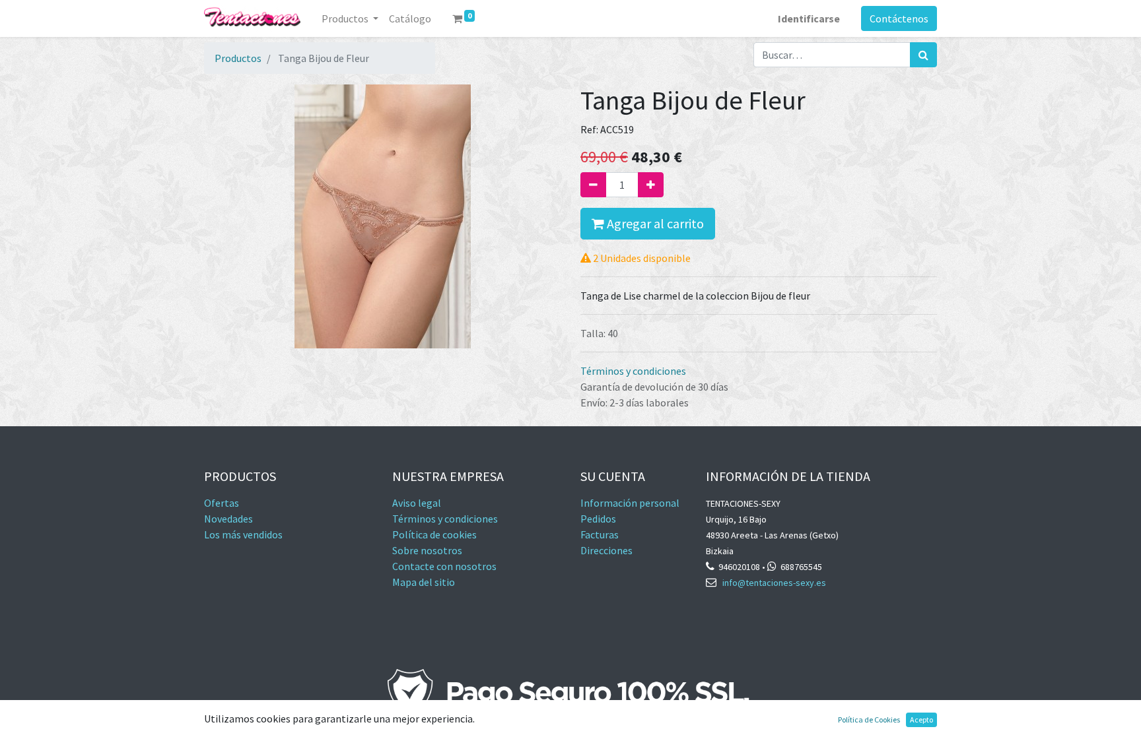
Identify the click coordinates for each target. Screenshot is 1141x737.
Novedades (228, 518)
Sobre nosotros (427, 550)
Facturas (600, 534)
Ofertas (221, 502)
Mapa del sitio (423, 582)
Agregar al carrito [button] (654, 223)
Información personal (629, 502)
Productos (238, 58)
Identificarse (809, 18)
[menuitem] (410, 18)
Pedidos (598, 518)
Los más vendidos (243, 534)
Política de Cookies (869, 719)
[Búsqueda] (923, 54)
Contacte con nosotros (444, 566)
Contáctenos (899, 18)
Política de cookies (434, 534)
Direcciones (606, 550)
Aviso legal (416, 502)
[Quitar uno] (593, 184)
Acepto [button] (921, 719)
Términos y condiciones (633, 370)
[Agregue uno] (651, 184)
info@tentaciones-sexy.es (774, 583)
